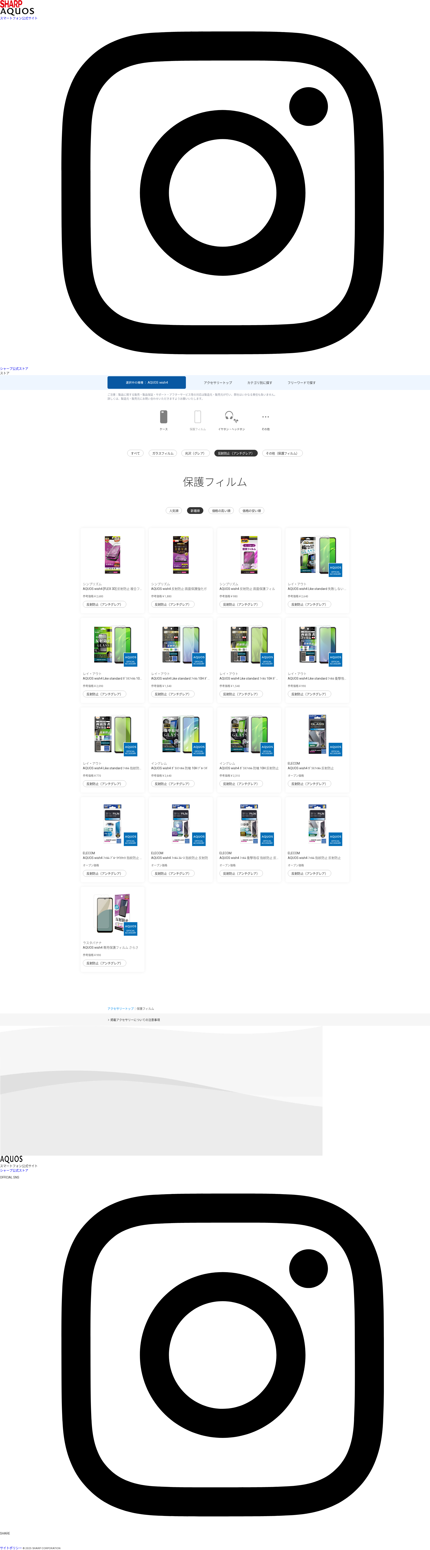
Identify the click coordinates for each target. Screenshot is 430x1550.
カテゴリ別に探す (259, 383)
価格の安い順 (252, 511)
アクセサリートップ (218, 383)
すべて (135, 453)
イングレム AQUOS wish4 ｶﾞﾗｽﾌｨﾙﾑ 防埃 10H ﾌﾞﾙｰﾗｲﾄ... (179, 768)
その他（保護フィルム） (282, 453)
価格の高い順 (221, 511)
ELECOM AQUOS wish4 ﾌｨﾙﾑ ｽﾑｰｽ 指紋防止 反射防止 (179, 857)
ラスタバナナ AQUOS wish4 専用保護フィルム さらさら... (110, 947)
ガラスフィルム (163, 453)
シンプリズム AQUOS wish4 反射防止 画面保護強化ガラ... (179, 588)
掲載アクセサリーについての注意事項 (135, 1020)
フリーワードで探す (302, 383)
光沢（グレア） (195, 453)
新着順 (195, 511)
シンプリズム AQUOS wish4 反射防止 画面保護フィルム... (247, 588)
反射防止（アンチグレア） (236, 453)
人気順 (173, 511)
